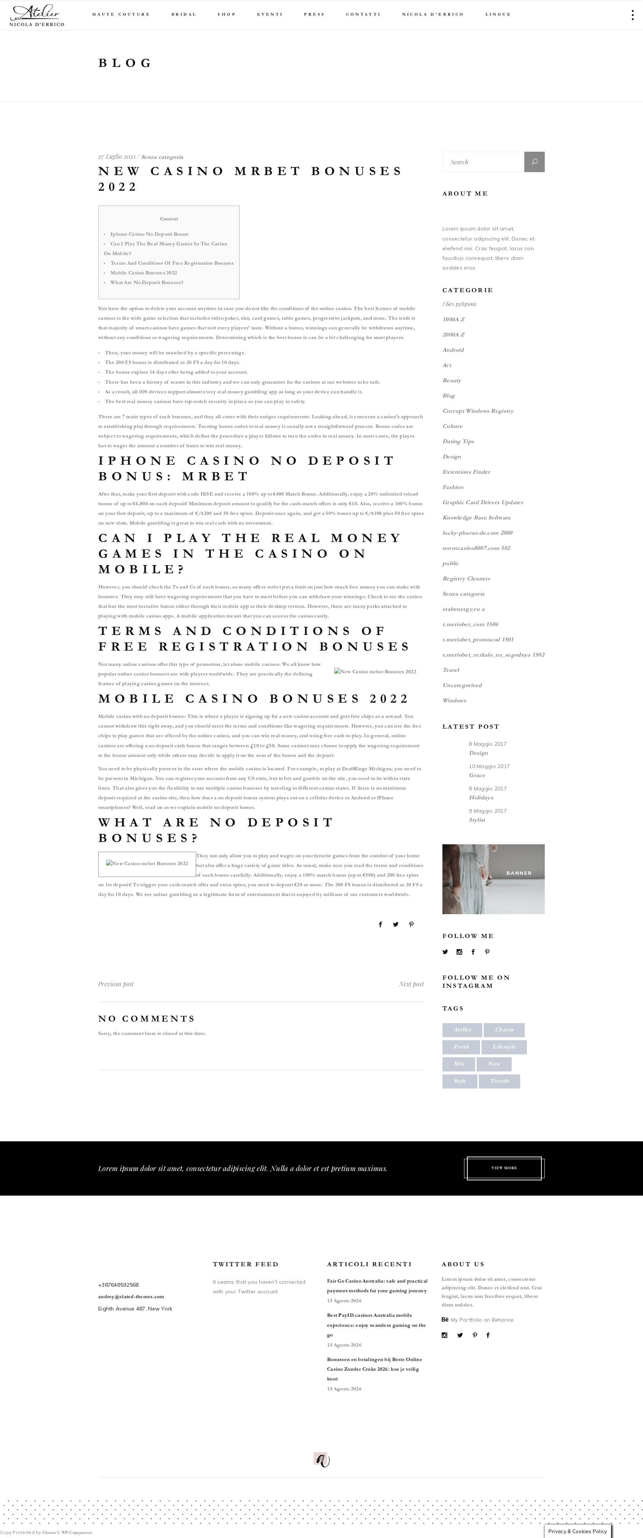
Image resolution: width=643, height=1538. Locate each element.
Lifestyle (504, 1047)
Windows (454, 701)
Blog (448, 396)
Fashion (452, 488)
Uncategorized (462, 686)
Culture (452, 427)
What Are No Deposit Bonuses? (147, 283)
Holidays (481, 798)
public (450, 564)
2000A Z (453, 335)
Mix (459, 1064)
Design (451, 457)
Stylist (477, 820)
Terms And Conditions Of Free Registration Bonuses (172, 264)
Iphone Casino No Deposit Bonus (149, 235)
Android (453, 351)
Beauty (451, 381)
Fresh (461, 1047)
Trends (499, 1081)
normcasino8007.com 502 (476, 549)
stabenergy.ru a (463, 610)
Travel (450, 671)
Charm (504, 1030)
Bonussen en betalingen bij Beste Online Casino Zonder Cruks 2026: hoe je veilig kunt (374, 1370)
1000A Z (453, 320)
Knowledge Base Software (476, 518)
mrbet (274, 587)
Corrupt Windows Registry (478, 412)
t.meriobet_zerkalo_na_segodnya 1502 (493, 655)
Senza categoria (463, 594)
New (494, 1064)
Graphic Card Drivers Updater (482, 503)
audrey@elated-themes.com (131, 1297)
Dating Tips (458, 442)
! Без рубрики (459, 305)
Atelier (462, 1030)
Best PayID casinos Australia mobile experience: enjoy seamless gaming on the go (376, 1325)
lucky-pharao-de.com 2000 (477, 533)
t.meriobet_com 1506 (470, 625)
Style (460, 1081)
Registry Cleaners (466, 579)
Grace (477, 776)
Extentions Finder (466, 472)
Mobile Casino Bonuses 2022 (144, 273)
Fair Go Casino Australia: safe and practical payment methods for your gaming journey (377, 1286)
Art (446, 366)
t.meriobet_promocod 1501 (478, 640)
